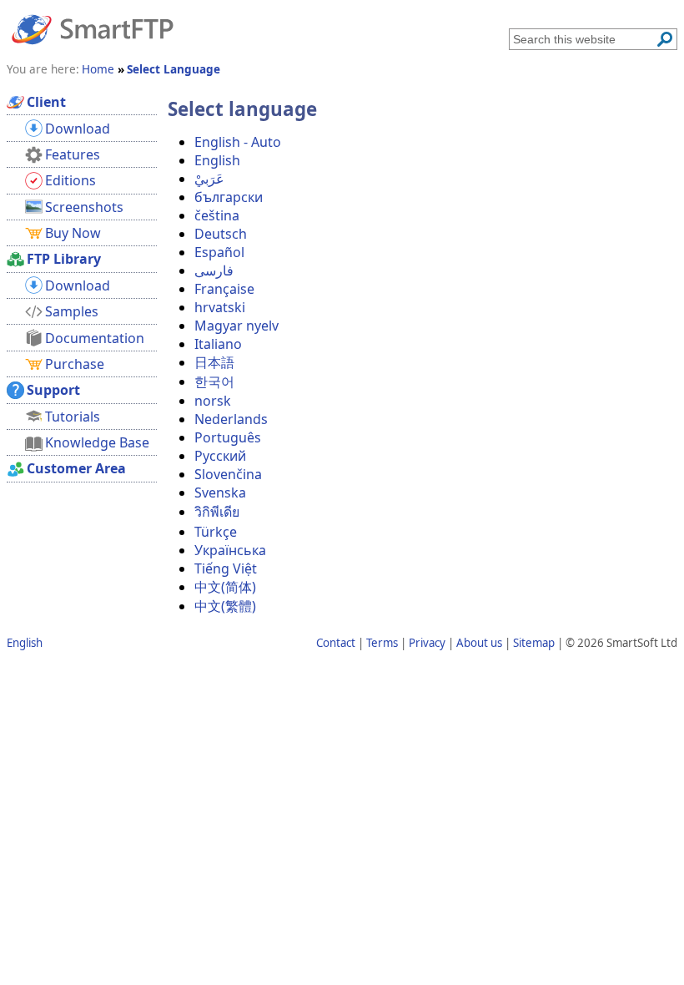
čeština (216, 215)
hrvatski (219, 307)
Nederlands (231, 419)
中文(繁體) (225, 606)
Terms (382, 642)
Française (224, 289)
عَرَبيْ (209, 178)
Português (227, 437)
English (217, 160)
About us (479, 642)
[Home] (93, 28)
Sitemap (534, 642)
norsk (212, 400)
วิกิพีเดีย (216, 512)
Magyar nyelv (236, 325)
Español (219, 252)
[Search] (664, 39)
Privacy (427, 642)
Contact (335, 642)
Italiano (218, 344)
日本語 (214, 362)
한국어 (214, 381)
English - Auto (237, 142)
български (228, 197)
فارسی (214, 270)
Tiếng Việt (225, 568)
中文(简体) (225, 587)
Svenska (220, 492)
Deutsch (220, 234)
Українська (230, 550)
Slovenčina (228, 474)
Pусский (220, 456)
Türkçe (215, 532)
